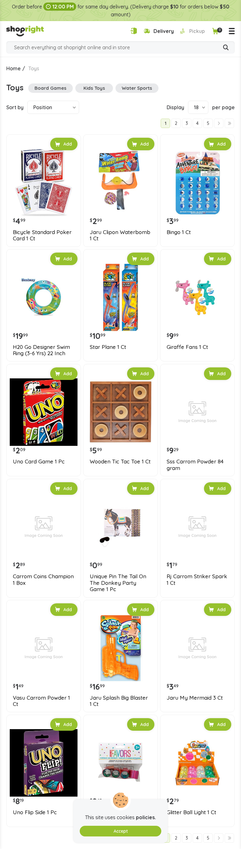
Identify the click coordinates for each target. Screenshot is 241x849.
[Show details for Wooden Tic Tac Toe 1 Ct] (120, 412)
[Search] (226, 48)
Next (218, 123)
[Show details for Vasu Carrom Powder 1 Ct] (44, 648)
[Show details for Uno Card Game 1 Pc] (44, 412)
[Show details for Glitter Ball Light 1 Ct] (197, 763)
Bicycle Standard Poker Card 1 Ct (42, 235)
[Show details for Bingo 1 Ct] (197, 182)
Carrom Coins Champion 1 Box (43, 579)
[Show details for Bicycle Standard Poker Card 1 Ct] (44, 182)
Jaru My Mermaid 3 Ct (195, 698)
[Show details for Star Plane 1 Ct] (120, 297)
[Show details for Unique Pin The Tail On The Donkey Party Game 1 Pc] (120, 527)
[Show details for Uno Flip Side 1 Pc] (44, 763)
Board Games (51, 88)
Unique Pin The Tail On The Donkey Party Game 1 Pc (118, 582)
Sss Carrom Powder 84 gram (195, 464)
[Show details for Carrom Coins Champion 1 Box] (44, 527)
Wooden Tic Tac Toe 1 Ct (120, 461)
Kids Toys (94, 88)
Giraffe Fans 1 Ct (187, 347)
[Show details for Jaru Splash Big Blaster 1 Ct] (120, 648)
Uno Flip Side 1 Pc (35, 812)
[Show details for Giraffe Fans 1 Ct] (197, 297)
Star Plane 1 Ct (108, 347)
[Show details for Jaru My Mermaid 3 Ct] (197, 648)
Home (13, 68)
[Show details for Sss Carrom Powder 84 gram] (197, 412)
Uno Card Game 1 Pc (39, 461)
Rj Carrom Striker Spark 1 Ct (197, 579)
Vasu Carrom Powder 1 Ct (41, 701)
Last (229, 123)
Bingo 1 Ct (179, 232)
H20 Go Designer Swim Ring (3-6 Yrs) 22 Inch (41, 350)
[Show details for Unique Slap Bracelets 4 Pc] (120, 763)
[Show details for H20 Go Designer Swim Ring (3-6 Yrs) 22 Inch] (44, 297)
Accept (121, 831)
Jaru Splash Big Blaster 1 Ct (119, 701)
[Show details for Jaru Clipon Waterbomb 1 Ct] (120, 182)
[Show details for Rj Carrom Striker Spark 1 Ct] (197, 527)
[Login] (133, 31)
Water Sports (137, 88)
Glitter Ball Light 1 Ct (191, 812)
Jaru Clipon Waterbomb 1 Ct (120, 235)
